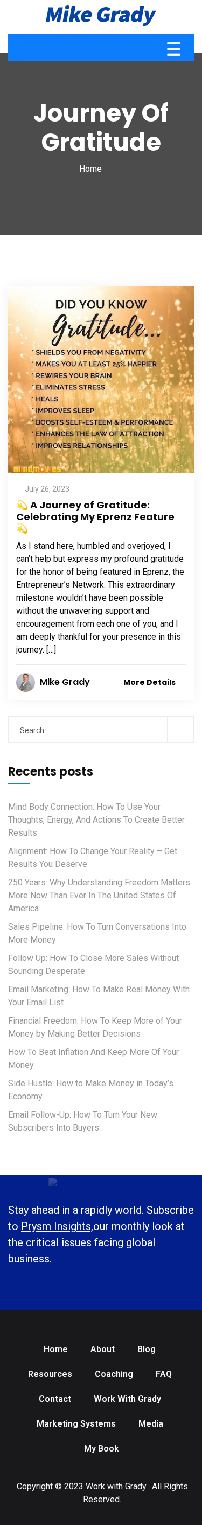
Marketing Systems (76, 1424)
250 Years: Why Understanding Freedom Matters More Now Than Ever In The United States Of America (99, 895)
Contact (55, 1399)
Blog (146, 1349)
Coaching (114, 1374)
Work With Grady (127, 1399)
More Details (150, 682)
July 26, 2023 (47, 489)
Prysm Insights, (57, 1226)
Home (90, 169)
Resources (50, 1374)
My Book (101, 1448)
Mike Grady (65, 682)
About (102, 1349)
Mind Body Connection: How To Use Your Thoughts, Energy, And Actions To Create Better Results (96, 820)
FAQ (164, 1374)
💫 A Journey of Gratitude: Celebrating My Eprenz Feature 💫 (95, 516)
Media (150, 1424)
